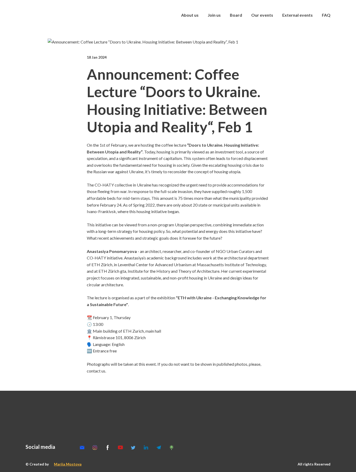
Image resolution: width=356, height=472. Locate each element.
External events (297, 15)
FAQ (326, 15)
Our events (262, 15)
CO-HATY (96, 257)
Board (236, 15)
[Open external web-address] (58, 15)
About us (190, 15)
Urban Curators (240, 251)
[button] (82, 447)
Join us (214, 15)
